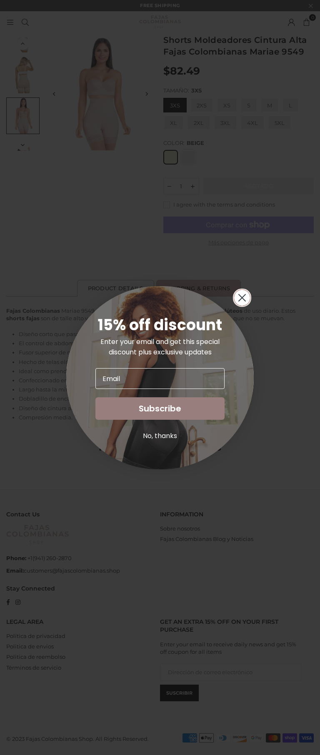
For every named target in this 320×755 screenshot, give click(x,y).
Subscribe (160, 408)
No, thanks (160, 436)
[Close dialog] (242, 297)
